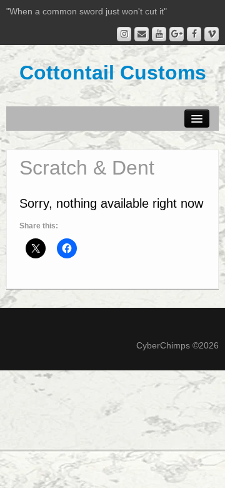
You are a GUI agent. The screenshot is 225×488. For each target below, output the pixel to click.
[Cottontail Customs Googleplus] (176, 34)
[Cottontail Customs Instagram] (124, 34)
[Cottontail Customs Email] (141, 34)
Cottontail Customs (112, 72)
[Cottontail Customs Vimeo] (211, 34)
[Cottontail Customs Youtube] (159, 34)
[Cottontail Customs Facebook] (194, 34)
